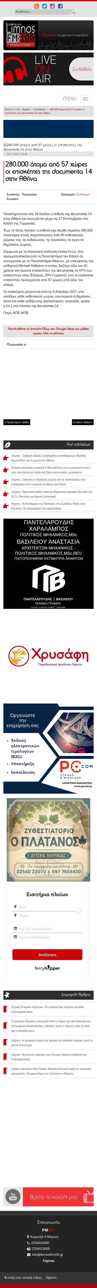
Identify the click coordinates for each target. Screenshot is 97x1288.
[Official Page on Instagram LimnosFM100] (52, 7)
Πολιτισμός (40, 109)
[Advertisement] (48, 383)
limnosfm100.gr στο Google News (52, 329)
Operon (51, 1277)
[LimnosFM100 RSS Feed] (36, 7)
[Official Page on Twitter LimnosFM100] (44, 7)
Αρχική (26, 109)
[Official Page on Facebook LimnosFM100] (60, 7)
